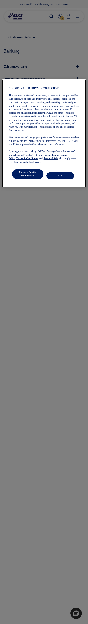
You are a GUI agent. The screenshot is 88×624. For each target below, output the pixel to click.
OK (60, 175)
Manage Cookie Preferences (27, 174)
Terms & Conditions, (27, 158)
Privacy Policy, (51, 155)
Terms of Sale (51, 158)
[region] (44, 133)
